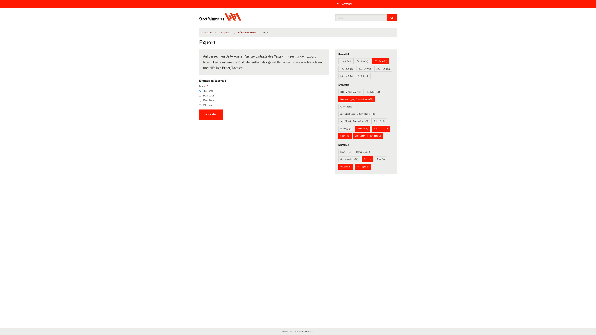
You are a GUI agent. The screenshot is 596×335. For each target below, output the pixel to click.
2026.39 (297, 332)
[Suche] (392, 17)
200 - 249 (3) (365, 68)
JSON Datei (208, 100)
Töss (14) (381, 159)
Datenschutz (309, 332)
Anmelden (347, 4)
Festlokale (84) (374, 92)
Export (266, 33)
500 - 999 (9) (346, 76)
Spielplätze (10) (381, 128)
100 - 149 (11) (380, 61)
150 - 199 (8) (346, 68)
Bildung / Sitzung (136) (350, 92)
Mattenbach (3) (363, 152)
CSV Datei (208, 91)
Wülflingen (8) (363, 166)
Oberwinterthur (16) (349, 159)
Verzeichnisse (224, 33)
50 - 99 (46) (362, 61)
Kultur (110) (379, 121)
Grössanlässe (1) (347, 106)
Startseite (207, 33)
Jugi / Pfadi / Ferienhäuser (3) (354, 121)
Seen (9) (367, 159)
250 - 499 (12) (383, 68)
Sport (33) (345, 136)
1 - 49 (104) (345, 61)
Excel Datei (208, 95)
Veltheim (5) (345, 166)
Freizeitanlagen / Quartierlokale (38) (356, 99)
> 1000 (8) (363, 76)
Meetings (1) (346, 128)
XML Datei (208, 105)
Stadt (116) (345, 152)
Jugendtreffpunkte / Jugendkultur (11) (357, 114)
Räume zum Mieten (247, 33)
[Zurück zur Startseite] (220, 19)
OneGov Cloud (288, 332)
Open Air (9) (362, 128)
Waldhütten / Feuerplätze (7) (368, 136)
